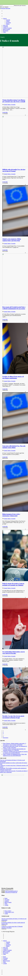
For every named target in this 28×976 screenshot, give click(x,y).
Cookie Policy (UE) (9, 912)
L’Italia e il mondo (11, 104)
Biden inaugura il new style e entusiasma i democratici (11, 515)
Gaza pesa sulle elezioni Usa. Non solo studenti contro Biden (13, 446)
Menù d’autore (7, 902)
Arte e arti (5, 947)
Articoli (5, 940)
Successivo (5, 737)
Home (5, 898)
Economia (8, 944)
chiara (5, 104)
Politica (7, 946)
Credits (6, 913)
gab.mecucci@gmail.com (11, 892)
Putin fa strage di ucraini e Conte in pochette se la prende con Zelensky (13, 584)
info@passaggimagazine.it (11, 891)
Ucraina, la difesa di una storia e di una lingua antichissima (13, 377)
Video (5, 903)
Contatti (6, 905)
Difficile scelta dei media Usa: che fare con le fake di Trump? (13, 170)
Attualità (8, 942)
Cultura (7, 943)
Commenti (5, 948)
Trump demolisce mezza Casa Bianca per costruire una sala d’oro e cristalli (13, 100)
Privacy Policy (7, 911)
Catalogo (6, 901)
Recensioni (5, 952)
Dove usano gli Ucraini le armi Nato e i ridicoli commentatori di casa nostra (13, 307)
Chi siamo (6, 899)
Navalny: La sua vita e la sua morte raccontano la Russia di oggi (13, 716)
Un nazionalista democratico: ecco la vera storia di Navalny (13, 652)
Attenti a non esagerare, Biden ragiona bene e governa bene (11, 239)
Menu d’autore (6, 951)
